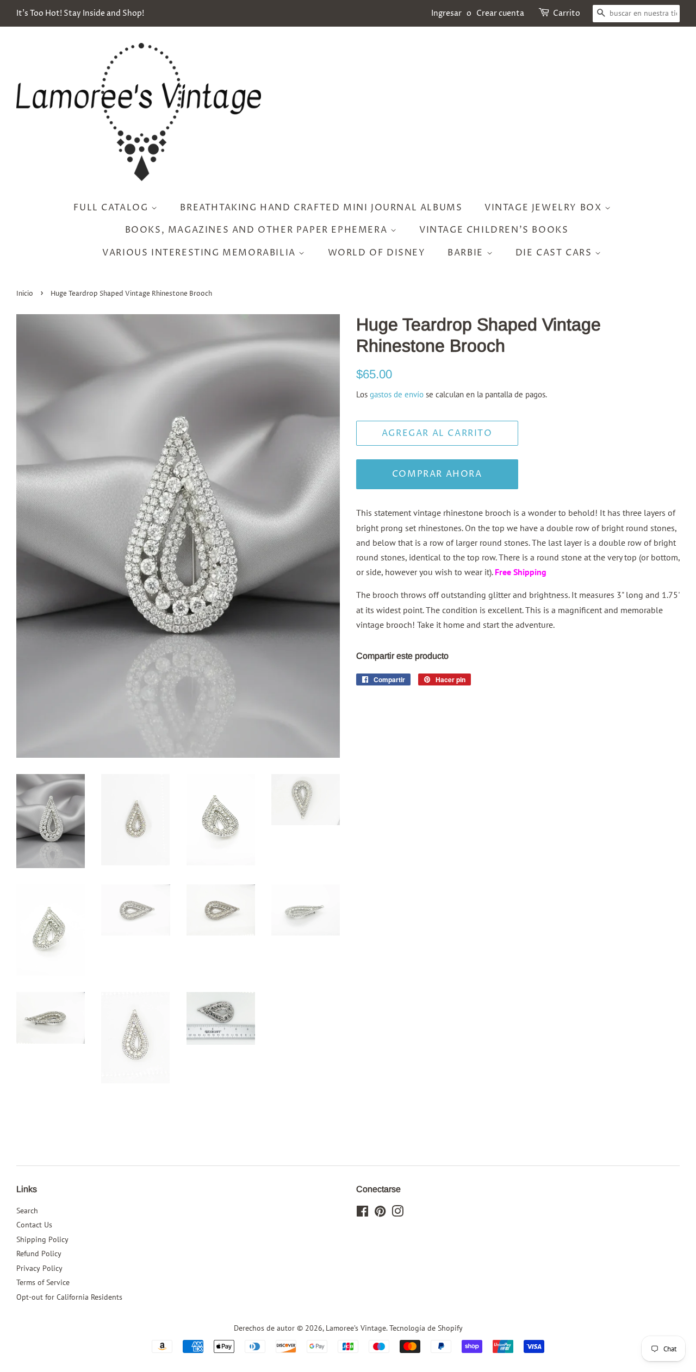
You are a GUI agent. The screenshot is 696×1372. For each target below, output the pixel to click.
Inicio (24, 293)
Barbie (467, 253)
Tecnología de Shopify (426, 1328)
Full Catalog (112, 208)
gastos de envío (397, 394)
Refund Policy (38, 1253)
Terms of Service (43, 1282)
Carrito (566, 13)
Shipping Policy (42, 1239)
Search (27, 1210)
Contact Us (34, 1225)
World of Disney (377, 253)
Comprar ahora (437, 474)
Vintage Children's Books (493, 230)
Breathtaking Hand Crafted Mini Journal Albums (321, 208)
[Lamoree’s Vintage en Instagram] (397, 1213)
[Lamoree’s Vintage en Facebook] (362, 1213)
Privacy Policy (39, 1268)
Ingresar (446, 13)
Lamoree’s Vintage (356, 1328)
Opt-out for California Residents (69, 1297)
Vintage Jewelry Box (544, 208)
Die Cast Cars (555, 253)
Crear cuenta (500, 13)
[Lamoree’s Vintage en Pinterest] (380, 1213)
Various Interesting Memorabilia (200, 253)
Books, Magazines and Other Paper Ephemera (257, 230)
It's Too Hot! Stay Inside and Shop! (80, 13)
